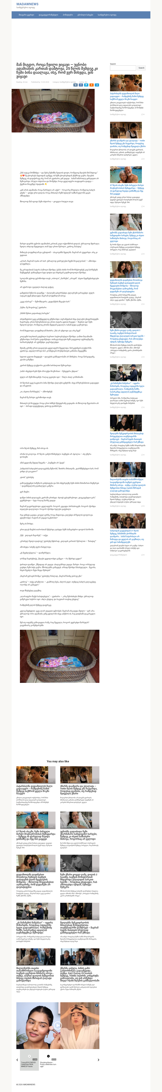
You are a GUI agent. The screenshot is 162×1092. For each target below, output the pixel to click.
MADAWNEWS (27, 4)
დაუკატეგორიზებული (48, 15)
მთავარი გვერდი (26, 15)
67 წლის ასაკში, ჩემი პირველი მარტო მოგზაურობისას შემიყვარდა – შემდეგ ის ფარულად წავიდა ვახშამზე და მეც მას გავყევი (35, 835)
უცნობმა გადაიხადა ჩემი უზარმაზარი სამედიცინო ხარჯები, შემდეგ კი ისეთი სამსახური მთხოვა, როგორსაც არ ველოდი (78, 835)
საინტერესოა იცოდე (107, 15)
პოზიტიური (68, 15)
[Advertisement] (81, 38)
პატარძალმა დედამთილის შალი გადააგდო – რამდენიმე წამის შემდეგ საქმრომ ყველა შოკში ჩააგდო (34, 790)
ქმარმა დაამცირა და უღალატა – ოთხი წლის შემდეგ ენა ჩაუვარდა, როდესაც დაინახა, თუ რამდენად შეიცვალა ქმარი (78, 790)
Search (113, 64)
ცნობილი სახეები (85, 15)
